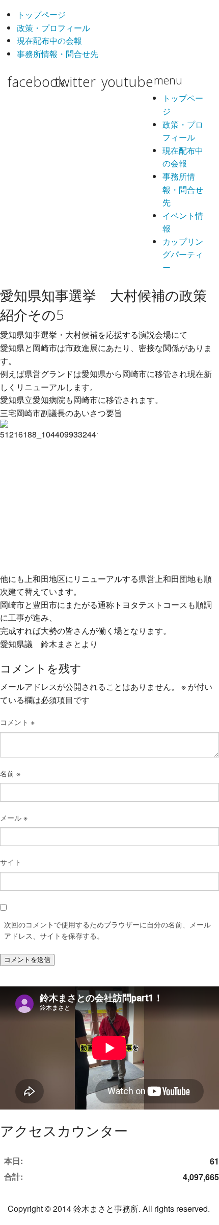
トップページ (41, 14)
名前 (10, 773)
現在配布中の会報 (49, 40)
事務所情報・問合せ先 (57, 54)
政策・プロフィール (53, 28)
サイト (10, 862)
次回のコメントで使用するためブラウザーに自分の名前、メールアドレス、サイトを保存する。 (107, 930)
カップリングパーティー (182, 254)
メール (14, 817)
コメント (17, 722)
